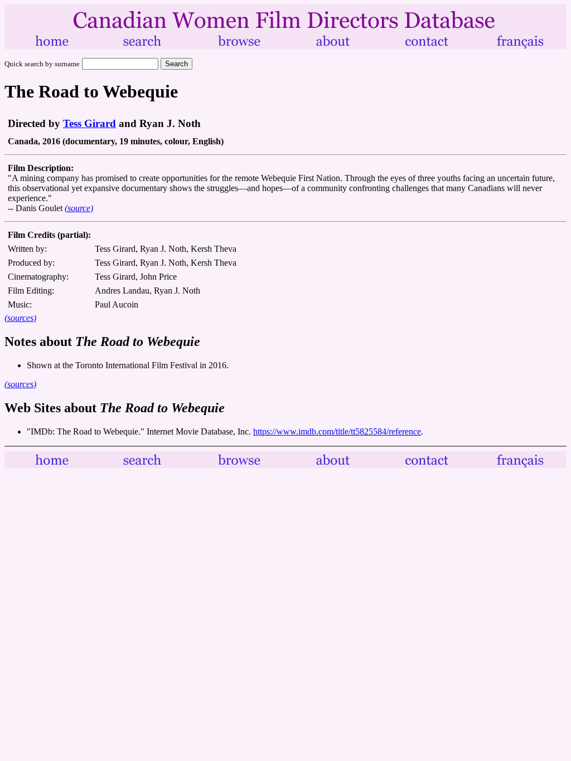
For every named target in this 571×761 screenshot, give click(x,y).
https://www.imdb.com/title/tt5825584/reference (337, 431)
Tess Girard (89, 123)
